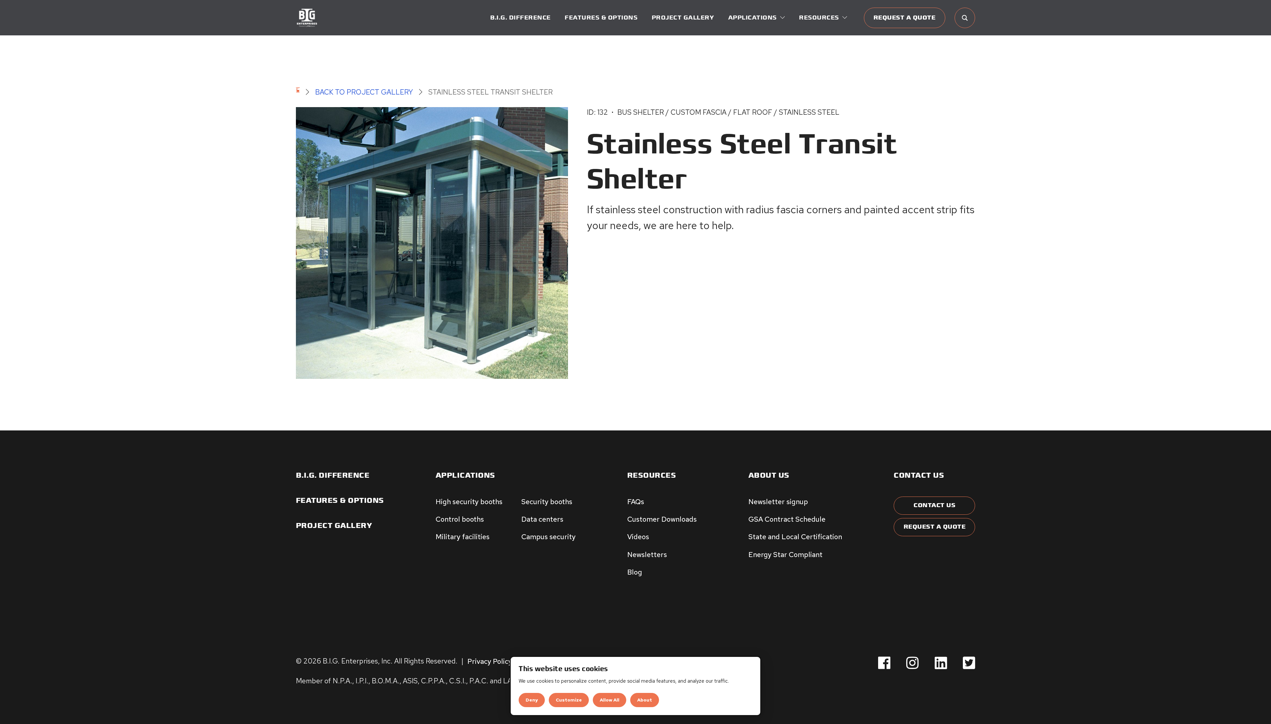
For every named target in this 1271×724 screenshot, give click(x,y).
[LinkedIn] (941, 663)
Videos (638, 536)
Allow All (609, 700)
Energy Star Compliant (785, 554)
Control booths (460, 519)
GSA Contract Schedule (786, 519)
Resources (651, 475)
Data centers (542, 519)
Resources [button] (819, 17)
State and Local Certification (795, 536)
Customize (569, 700)
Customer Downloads (662, 519)
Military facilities (463, 536)
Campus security (548, 536)
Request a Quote (904, 17)
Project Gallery (683, 17)
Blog (634, 572)
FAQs (635, 501)
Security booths (546, 501)
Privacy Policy (489, 660)
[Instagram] (912, 663)
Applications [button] (752, 17)
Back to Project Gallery (364, 92)
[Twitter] (969, 663)
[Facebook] (884, 663)
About (644, 700)
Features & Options (601, 17)
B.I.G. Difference (520, 17)
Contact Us (934, 505)
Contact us (919, 475)
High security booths (469, 501)
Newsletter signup (778, 501)
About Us (768, 475)
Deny (532, 700)
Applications (465, 475)
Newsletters (647, 554)
